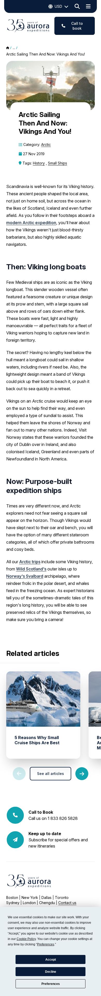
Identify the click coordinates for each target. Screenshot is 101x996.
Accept (50, 959)
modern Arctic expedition (31, 222)
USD (58, 6)
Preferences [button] (45, 944)
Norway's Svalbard (24, 576)
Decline (50, 972)
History (39, 163)
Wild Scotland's (31, 568)
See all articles (50, 773)
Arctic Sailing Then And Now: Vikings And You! (45, 54)
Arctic (46, 144)
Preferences (50, 984)
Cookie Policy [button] (26, 939)
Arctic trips (29, 561)
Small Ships (57, 163)
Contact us (67, 902)
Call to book (77, 25)
